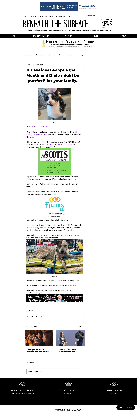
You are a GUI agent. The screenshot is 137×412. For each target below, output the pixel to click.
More (69, 55)
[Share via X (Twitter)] (32, 317)
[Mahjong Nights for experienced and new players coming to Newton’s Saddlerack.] (39, 338)
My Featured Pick (39, 55)
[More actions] (82, 65)
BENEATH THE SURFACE (55, 25)
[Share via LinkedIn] (36, 317)
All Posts (27, 55)
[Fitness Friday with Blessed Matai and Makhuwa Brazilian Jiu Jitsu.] (70, 338)
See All (81, 326)
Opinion (61, 55)
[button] (82, 55)
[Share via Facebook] (27, 317)
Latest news (51, 55)
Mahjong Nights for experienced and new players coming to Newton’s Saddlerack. (38, 350)
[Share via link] (41, 317)
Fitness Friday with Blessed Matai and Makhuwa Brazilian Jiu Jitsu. (69, 350)
